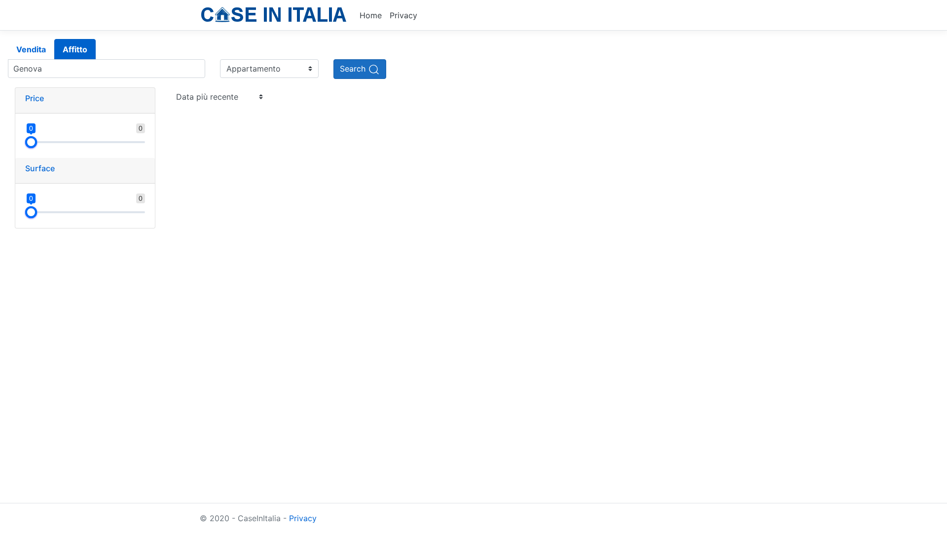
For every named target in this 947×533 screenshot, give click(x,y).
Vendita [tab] (31, 49)
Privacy (403, 15)
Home (371, 15)
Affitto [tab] (75, 49)
